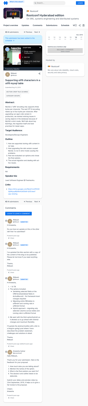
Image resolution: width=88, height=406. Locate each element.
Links (8, 184)
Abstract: (10, 102)
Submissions (51, 25)
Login (80, 3)
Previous (29, 32)
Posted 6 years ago (13, 235)
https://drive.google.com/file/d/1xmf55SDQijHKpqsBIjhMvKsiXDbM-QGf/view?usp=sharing (24, 191)
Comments (37, 25)
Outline (9, 139)
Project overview (10, 25)
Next (36, 32)
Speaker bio (11, 176)
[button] (79, 26)
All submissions (13, 32)
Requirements (12, 167)
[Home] (14, 3)
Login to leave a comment (18, 213)
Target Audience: (13, 130)
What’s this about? (16, 2)
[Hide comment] (6, 221)
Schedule (65, 25)
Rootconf (34, 11)
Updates (25, 25)
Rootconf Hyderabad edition (45, 15)
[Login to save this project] (76, 26)
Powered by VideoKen (12, 69)
